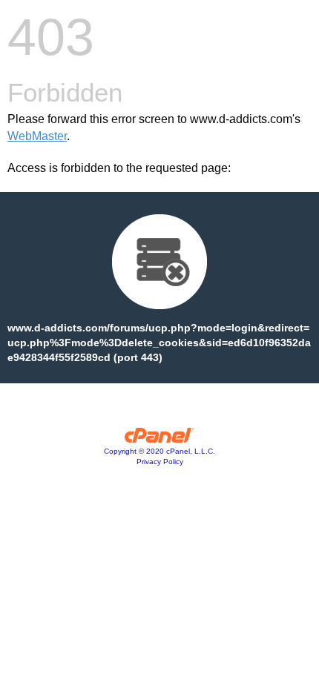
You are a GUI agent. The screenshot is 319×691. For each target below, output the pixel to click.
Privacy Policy (160, 461)
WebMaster (37, 136)
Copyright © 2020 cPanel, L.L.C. (159, 451)
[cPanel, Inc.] (160, 439)
